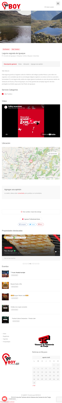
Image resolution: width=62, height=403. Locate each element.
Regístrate (6, 336)
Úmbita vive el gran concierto (19, 307)
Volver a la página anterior (7, 402)
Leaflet (42, 177)
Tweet (33, 224)
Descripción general (10, 64)
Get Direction (53, 153)
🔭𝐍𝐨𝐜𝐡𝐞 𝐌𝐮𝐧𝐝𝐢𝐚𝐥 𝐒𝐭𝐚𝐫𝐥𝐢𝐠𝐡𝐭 (18, 272)
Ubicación (26, 64)
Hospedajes (6, 341)
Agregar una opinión (37, 64)
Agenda (5, 339)
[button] (5, 162)
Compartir (23, 224)
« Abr (33, 385)
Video (20, 64)
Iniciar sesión (50, 7)
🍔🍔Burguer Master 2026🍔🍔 (19, 295)
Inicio (4, 333)
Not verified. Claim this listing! (32, 212)
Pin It (41, 224)
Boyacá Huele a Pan (16, 284)
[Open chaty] (4, 399)
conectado (21, 193)
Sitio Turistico (15, 49)
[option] (46, 27)
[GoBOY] (11, 6)
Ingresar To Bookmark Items (32, 219)
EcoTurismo (6, 49)
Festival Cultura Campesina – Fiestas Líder (24, 318)
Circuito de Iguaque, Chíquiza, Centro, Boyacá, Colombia (21, 56)
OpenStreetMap (49, 177)
